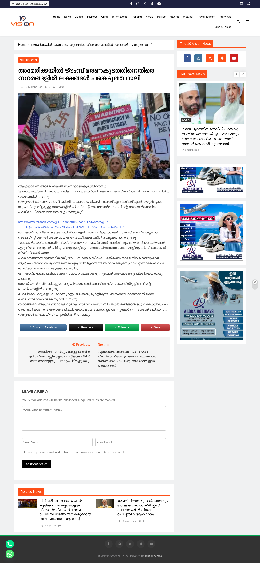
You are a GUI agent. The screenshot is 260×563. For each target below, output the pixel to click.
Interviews (225, 16)
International (119, 16)
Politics (161, 16)
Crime (104, 16)
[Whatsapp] (10, 554)
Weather (188, 16)
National (174, 16)
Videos (79, 16)
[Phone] (10, 544)
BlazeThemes (153, 555)
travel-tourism (206, 16)
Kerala (149, 16)
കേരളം (186, 119)
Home (56, 16)
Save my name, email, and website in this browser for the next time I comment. (75, 452)
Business (92, 16)
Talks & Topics (222, 26)
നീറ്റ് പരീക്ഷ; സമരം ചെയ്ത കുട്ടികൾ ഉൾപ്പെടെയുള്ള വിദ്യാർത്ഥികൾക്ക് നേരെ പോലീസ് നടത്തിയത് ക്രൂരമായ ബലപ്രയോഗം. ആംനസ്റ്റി (65, 510)
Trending (136, 16)
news (67, 16)
